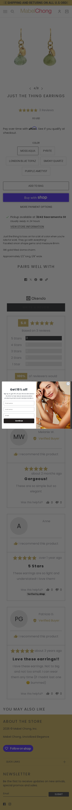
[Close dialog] (68, 383)
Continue (19, 421)
